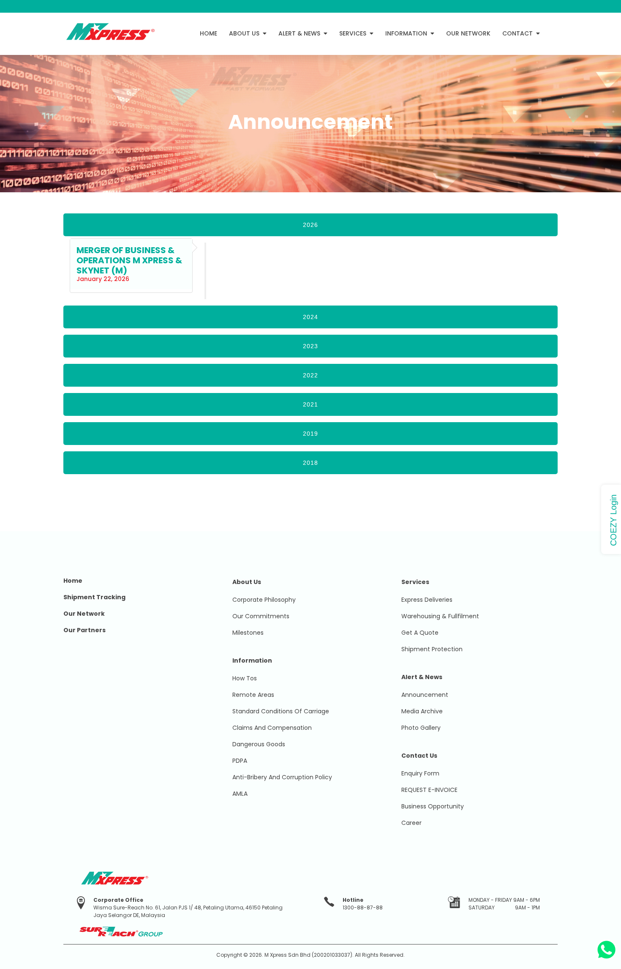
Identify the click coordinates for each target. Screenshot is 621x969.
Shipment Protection (432, 649)
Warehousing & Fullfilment (440, 616)
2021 (310, 404)
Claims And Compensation (272, 727)
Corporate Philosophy (264, 599)
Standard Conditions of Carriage (280, 711)
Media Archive (422, 711)
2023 (310, 346)
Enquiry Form (420, 773)
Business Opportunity (432, 806)
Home (72, 580)
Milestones (248, 632)
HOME (208, 33)
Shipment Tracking (94, 597)
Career (411, 823)
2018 (310, 462)
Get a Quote (420, 632)
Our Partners (84, 630)
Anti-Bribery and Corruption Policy (282, 777)
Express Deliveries (426, 599)
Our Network (84, 613)
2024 (310, 317)
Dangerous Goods (258, 744)
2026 (310, 224)
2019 (310, 433)
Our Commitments (260, 616)
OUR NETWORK (468, 33)
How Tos (244, 678)
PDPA (239, 760)
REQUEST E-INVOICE (429, 790)
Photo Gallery (421, 727)
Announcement (424, 695)
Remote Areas (253, 695)
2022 (310, 375)
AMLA (240, 793)
